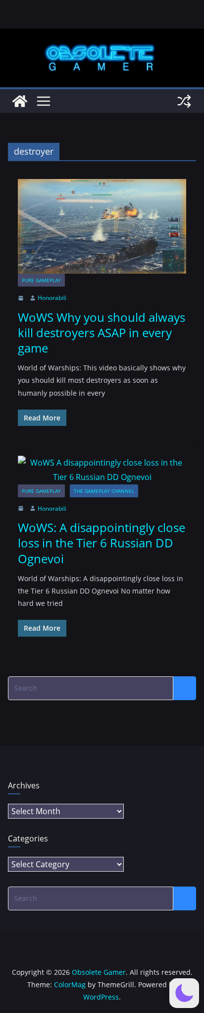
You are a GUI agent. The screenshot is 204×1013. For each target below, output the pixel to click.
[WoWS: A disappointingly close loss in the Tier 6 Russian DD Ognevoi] (102, 470)
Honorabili (52, 298)
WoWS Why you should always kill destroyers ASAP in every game (101, 332)
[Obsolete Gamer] (20, 101)
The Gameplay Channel (104, 490)
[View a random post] (184, 101)
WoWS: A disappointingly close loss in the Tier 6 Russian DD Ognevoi (101, 542)
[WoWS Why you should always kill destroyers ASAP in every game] (102, 226)
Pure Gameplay (41, 280)
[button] (184, 993)
